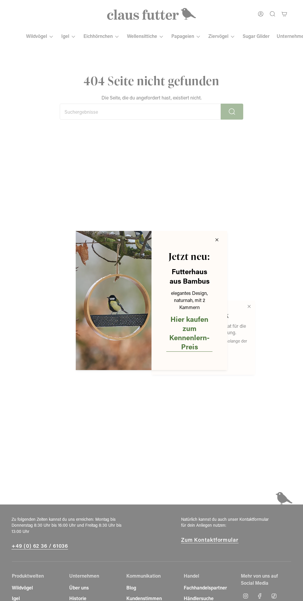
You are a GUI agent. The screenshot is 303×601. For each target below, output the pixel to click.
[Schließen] (216, 239)
